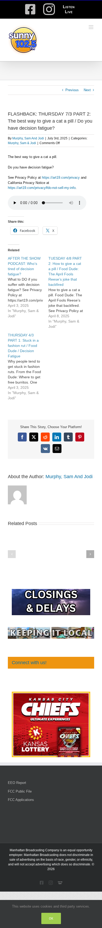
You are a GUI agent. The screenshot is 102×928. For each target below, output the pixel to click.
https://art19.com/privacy (61, 177)
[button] (12, 554)
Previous (72, 90)
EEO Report (17, 783)
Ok (51, 918)
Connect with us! (29, 662)
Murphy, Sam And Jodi (28, 138)
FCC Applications (21, 800)
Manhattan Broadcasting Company (34, 850)
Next (87, 90)
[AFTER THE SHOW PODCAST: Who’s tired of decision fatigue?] (28, 287)
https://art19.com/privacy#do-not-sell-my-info (42, 188)
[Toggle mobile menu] (91, 27)
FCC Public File (20, 791)
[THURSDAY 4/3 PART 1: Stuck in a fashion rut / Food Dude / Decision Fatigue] (28, 366)
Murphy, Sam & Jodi (22, 143)
